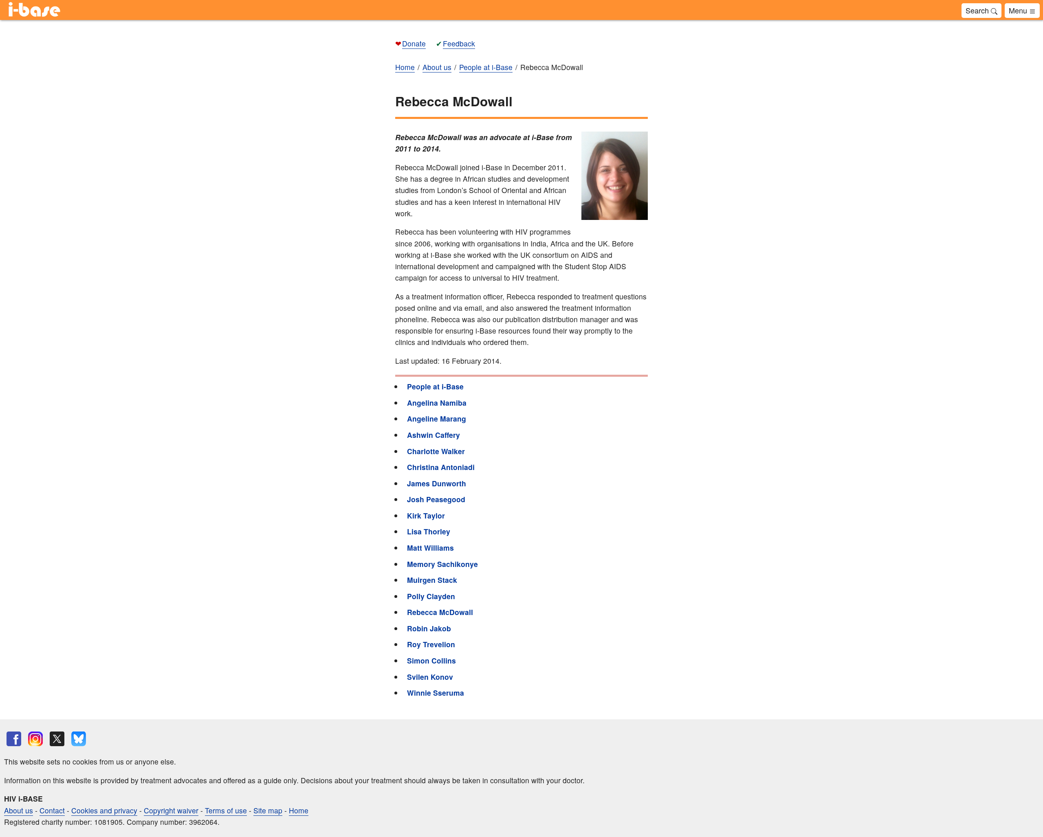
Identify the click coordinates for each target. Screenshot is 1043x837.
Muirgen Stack (432, 580)
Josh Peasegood (436, 499)
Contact (52, 810)
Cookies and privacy (104, 810)
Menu (1019, 10)
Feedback (459, 43)
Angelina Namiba (436, 403)
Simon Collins (431, 660)
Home (298, 810)
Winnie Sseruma (435, 693)
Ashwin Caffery (433, 435)
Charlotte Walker (436, 451)
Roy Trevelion (431, 644)
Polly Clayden (431, 596)
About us (18, 810)
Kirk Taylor (426, 515)
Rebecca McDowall (440, 612)
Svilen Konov (430, 677)
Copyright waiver (171, 810)
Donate (414, 43)
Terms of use (226, 810)
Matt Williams (430, 548)
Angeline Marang (436, 418)
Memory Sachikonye (442, 564)
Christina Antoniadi (441, 467)
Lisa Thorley (428, 531)
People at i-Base (435, 386)
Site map (267, 810)
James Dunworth (436, 483)
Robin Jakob (429, 628)
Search (978, 10)
